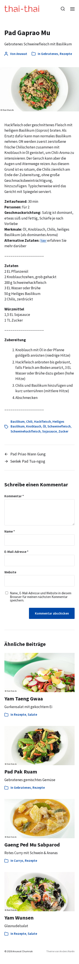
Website (10, 572)
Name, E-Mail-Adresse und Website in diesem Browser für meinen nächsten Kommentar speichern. (40, 596)
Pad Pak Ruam (20, 771)
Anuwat (21, 54)
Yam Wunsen (19, 917)
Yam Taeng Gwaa (23, 698)
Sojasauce (49, 431)
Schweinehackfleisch (26, 431)
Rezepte (66, 54)
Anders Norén (67, 951)
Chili (29, 421)
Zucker (63, 431)
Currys (18, 860)
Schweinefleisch (59, 426)
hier (43, 240)
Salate (32, 714)
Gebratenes (49, 54)
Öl (44, 426)
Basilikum (18, 421)
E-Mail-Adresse (16, 552)
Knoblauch (33, 426)
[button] (63, 8)
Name (9, 531)
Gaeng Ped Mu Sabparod (32, 844)
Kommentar (14, 496)
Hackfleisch (42, 421)
